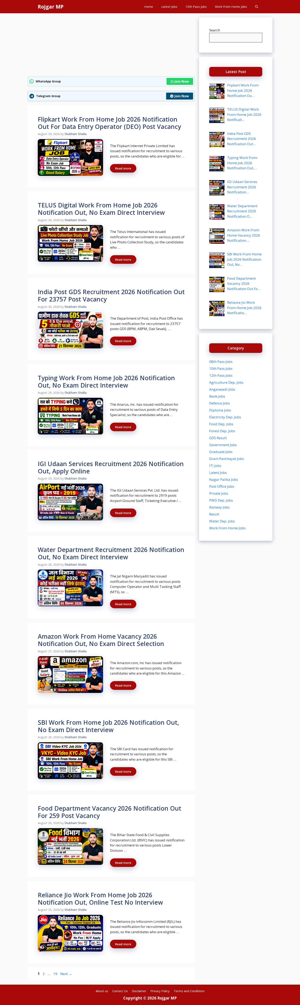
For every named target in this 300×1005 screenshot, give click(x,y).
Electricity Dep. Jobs (225, 417)
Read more (123, 168)
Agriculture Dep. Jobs (226, 382)
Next (66, 973)
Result (214, 514)
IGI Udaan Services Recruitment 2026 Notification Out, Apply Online (111, 467)
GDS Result (218, 437)
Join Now (181, 81)
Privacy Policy (160, 991)
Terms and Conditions (189, 991)
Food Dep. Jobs (221, 424)
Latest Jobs (169, 6)
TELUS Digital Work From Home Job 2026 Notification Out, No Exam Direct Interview (101, 209)
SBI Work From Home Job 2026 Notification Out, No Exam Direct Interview (108, 726)
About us (102, 991)
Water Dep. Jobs (222, 521)
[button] (256, 6)
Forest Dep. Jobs (222, 431)
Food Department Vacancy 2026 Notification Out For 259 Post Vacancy (109, 812)
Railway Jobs (219, 507)
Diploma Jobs (220, 410)
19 (55, 973)
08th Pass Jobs (220, 361)
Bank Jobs (217, 396)
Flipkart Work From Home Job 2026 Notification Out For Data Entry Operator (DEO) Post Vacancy (109, 123)
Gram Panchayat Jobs (226, 458)
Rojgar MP (50, 6)
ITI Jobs (215, 465)
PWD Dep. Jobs (221, 500)
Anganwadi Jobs (222, 389)
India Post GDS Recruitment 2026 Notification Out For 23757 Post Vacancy (111, 295)
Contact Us (120, 991)
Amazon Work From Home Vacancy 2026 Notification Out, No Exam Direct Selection (101, 640)
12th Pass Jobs (220, 375)
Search (214, 30)
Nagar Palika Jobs (223, 479)
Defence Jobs (219, 403)
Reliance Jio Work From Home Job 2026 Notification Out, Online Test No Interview (100, 898)
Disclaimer (139, 991)
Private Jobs (218, 493)
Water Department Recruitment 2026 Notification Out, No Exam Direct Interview (111, 553)
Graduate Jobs (220, 451)
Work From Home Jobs (231, 6)
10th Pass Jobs (196, 6)
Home (148, 6)
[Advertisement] (111, 45)
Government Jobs (223, 444)
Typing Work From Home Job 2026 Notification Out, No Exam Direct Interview (106, 381)
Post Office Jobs (221, 486)
